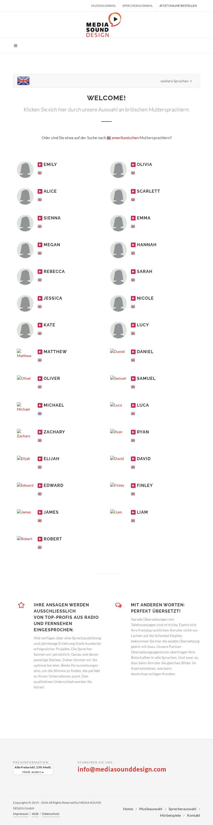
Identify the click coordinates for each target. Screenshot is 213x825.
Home (128, 809)
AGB (35, 814)
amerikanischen (125, 137)
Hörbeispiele (170, 815)
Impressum (20, 814)
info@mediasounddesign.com (122, 769)
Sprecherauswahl (137, 6)
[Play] (40, 164)
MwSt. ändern (33, 769)
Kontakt (193, 815)
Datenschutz (50, 814)
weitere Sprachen (175, 81)
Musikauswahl (103, 6)
